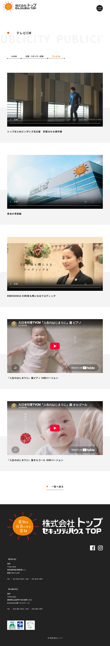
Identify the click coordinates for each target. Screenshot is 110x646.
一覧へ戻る (57, 486)
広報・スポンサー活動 (34, 56)
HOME (14, 56)
